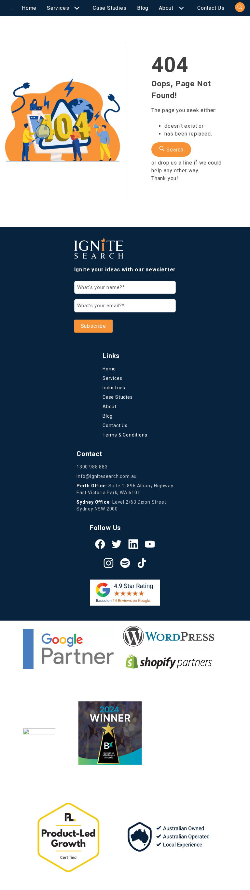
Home (29, 8)
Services (58, 8)
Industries (114, 387)
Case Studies (110, 8)
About (166, 8)
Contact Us (211, 8)
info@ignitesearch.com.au (106, 476)
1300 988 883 (92, 466)
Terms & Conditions (125, 435)
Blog (142, 8)
